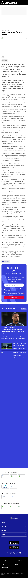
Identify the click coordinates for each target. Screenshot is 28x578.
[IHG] (13, 497)
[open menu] (25, 2)
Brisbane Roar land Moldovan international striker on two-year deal (12, 332)
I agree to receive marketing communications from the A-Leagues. (14, 292)
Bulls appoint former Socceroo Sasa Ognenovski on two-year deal (19, 355)
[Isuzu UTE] (5, 476)
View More (24, 308)
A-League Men (5, 261)
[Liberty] (5, 486)
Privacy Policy (15, 288)
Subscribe (14, 297)
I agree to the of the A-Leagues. (14, 289)
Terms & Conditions (19, 560)
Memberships (4, 567)
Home (2, 30)
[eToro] (13, 486)
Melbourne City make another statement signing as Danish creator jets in (19, 347)
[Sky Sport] (21, 507)
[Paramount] (13, 507)
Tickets (16, 564)
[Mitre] (5, 497)
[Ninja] (13, 476)
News (7, 30)
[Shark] (21, 476)
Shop (2, 564)
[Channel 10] (5, 507)
